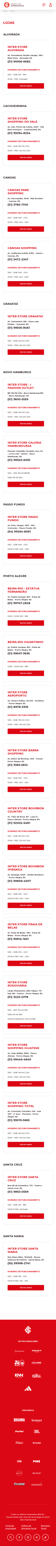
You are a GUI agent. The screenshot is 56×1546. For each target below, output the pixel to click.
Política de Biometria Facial (28, 1527)
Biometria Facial (45, 1527)
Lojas (12, 11)
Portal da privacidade (10, 1527)
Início (5, 11)
